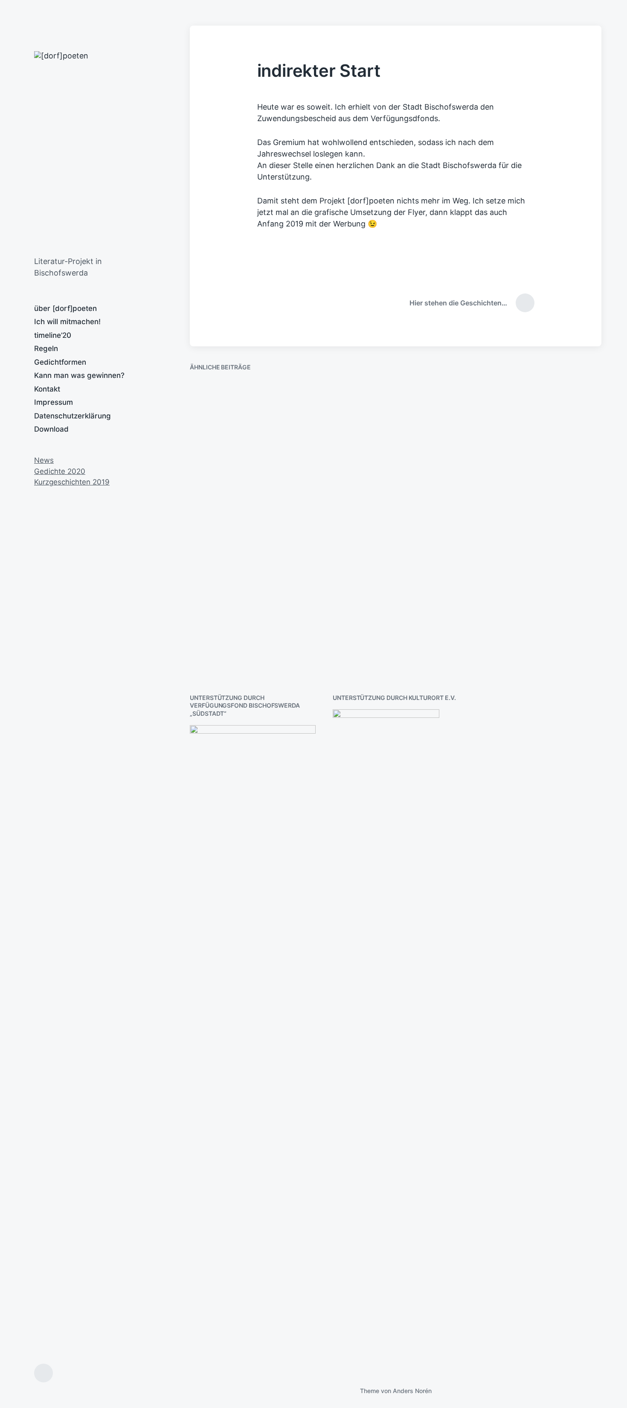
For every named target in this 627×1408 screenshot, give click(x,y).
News (44, 460)
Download (51, 429)
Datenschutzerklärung (72, 416)
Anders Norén (412, 1390)
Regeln (46, 348)
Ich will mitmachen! (67, 321)
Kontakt (47, 389)
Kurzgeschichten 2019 (72, 482)
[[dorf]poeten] (143, 149)
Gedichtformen (60, 362)
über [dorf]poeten (65, 308)
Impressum (53, 402)
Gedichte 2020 (59, 471)
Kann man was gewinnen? (79, 375)
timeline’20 (52, 335)
